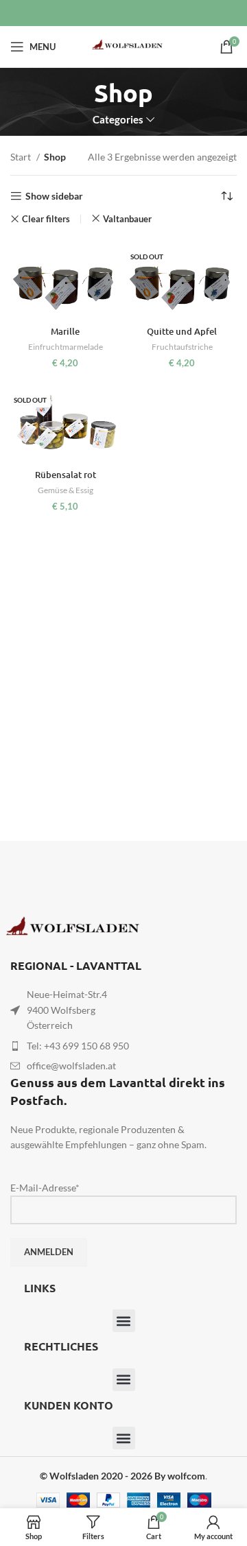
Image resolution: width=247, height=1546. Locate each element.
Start (21, 157)
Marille (65, 331)
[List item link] (123, 1046)
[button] (124, 1320)
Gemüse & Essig (65, 490)
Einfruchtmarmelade (65, 347)
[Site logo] (123, 45)
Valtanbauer (127, 218)
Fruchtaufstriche (182, 347)
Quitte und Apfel (182, 331)
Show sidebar (54, 196)
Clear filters (46, 219)
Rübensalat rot (65, 474)
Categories (118, 120)
